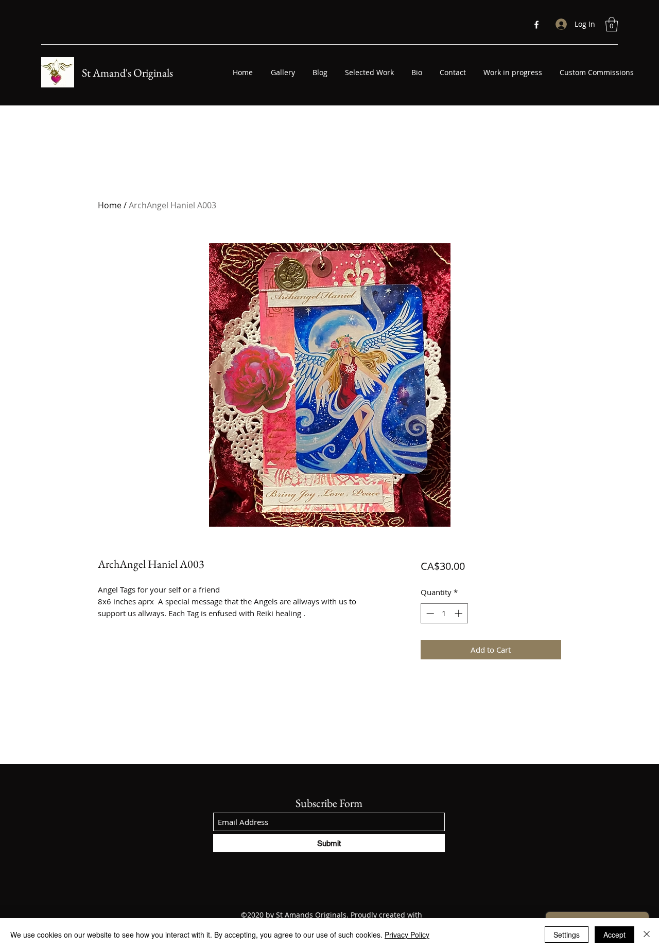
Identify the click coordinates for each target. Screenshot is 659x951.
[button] (611, 24)
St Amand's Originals (127, 72)
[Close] (646, 934)
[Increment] (459, 613)
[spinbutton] (444, 613)
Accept (614, 934)
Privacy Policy (407, 934)
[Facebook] (536, 25)
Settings (566, 934)
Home (110, 205)
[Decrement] (429, 613)
